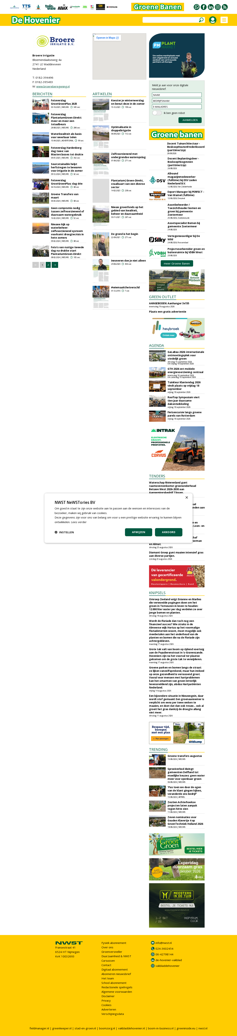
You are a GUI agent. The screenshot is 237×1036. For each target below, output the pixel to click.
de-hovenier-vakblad (169, 960)
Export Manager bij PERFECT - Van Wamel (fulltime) (186, 193)
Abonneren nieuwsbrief (116, 974)
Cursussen (108, 960)
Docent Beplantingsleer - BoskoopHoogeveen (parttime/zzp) (183, 162)
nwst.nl (202, 1028)
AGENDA (156, 345)
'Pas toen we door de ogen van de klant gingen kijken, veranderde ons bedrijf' (185, 790)
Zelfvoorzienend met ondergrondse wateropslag (128, 155)
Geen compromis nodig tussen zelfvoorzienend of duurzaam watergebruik (67, 211)
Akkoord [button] (168, 532)
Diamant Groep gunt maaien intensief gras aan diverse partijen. (176, 554)
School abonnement (113, 983)
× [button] (186, 497)
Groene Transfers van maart (64, 195)
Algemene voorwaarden (116, 991)
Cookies (106, 1005)
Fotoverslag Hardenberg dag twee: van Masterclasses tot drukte (67, 151)
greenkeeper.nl (61, 1028)
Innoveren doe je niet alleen (128, 260)
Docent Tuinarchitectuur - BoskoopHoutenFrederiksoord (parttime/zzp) (186, 147)
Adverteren (108, 1009)
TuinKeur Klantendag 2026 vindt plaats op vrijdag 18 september (184, 385)
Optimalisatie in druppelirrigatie (121, 128)
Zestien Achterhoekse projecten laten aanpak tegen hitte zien (182, 805)
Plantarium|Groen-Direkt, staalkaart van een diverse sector (128, 184)
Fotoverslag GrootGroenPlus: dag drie (66, 181)
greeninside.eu (186, 1028)
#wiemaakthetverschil (125, 287)
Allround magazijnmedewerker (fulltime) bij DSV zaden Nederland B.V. (182, 178)
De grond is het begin (124, 234)
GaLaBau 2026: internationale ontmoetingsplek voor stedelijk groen (186, 355)
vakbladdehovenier (168, 966)
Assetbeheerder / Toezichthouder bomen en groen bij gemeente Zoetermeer (184, 209)
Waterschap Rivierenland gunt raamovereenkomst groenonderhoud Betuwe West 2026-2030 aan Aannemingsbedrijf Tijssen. (172, 487)
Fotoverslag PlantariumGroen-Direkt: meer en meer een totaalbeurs (66, 119)
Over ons (107, 947)
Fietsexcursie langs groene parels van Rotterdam (184, 413)
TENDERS (157, 476)
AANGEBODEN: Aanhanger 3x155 (169, 303)
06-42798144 (164, 954)
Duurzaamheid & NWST (116, 956)
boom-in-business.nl (160, 1028)
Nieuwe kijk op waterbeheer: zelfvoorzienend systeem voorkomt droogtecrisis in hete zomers (67, 231)
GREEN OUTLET (162, 296)
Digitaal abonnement (114, 969)
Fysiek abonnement (113, 943)
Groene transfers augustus (185, 756)
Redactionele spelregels (116, 987)
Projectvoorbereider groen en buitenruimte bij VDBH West (186, 250)
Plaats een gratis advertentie (167, 311)
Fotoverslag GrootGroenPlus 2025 (64, 102)
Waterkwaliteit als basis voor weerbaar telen (66, 135)
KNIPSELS (157, 592)
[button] (64, 532)
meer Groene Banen (177, 263)
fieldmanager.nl (39, 1028)
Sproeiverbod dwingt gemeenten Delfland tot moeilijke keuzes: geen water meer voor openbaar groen (186, 774)
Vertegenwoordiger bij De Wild (184, 237)
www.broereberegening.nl (53, 86)
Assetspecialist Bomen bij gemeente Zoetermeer (184, 224)
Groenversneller (111, 952)
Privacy (106, 1000)
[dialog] (118, 518)
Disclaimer (108, 996)
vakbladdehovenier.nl (131, 1028)
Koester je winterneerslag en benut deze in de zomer (128, 102)
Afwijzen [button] (138, 532)
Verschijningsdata (112, 1014)
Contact (106, 965)
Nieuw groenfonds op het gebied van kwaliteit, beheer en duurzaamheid (127, 210)
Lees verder (79, 522)
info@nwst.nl (164, 943)
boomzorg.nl (107, 1028)
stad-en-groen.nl (85, 1028)
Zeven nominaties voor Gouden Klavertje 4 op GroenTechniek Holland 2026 (185, 820)
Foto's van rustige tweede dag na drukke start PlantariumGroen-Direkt (67, 250)
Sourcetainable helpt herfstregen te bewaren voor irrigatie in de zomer (67, 167)
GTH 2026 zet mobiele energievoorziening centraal (185, 370)
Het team (107, 978)
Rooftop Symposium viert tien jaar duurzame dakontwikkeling (184, 400)
